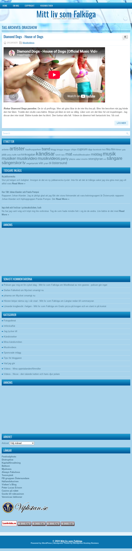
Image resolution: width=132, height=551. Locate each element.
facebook (97, 149)
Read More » (18, 183)
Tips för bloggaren (13, 358)
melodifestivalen (81, 154)
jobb (4, 154)
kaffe (14, 155)
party (64, 159)
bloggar (67, 150)
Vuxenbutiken (46, 5)
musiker (9, 158)
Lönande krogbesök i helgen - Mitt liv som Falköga (29, 306)
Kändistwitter (10, 336)
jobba (9, 155)
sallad (78, 159)
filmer (118, 149)
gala (123, 150)
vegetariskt (32, 163)
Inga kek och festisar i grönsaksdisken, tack (21, 207)
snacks (84, 159)
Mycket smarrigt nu (34, 290)
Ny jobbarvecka (8, 176)
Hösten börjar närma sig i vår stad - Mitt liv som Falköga (32, 301)
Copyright (30, 5)
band (46, 149)
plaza (72, 159)
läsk (63, 155)
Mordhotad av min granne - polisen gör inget (85, 285)
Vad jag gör (9, 363)
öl (50, 163)
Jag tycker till (10, 331)
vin (41, 163)
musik (109, 154)
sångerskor (12, 162)
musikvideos (49, 158)
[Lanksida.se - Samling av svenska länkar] (9, 525)
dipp (90, 149)
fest (104, 149)
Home (5, 5)
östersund (59, 163)
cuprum (82, 149)
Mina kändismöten (13, 342)
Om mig (16, 5)
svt (104, 159)
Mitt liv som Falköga (66, 14)
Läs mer (121, 123)
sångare (114, 158)
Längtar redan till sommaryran (79, 301)
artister (17, 148)
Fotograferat (10, 320)
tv (24, 163)
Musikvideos (28, 43)
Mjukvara (6, 469)
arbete (5, 149)
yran (46, 163)
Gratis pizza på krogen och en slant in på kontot (82, 306)
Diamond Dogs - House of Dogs (23, 36)
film (113, 149)
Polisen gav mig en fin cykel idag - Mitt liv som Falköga (31, 285)
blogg (53, 149)
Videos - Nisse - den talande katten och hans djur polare (32, 374)
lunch (58, 155)
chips (73, 149)
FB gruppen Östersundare (15, 478)
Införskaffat (9, 326)
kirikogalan (28, 154)
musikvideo (27, 158)
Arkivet (5, 443)
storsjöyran (95, 159)
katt (19, 155)
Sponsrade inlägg (12, 352)
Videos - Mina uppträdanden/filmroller (22, 368)
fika (108, 149)
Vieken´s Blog (9, 484)
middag (96, 154)
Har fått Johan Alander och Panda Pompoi (20, 192)
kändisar (45, 154)
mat (68, 154)
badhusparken (33, 149)
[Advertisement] (23, 251)
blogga (60, 149)
